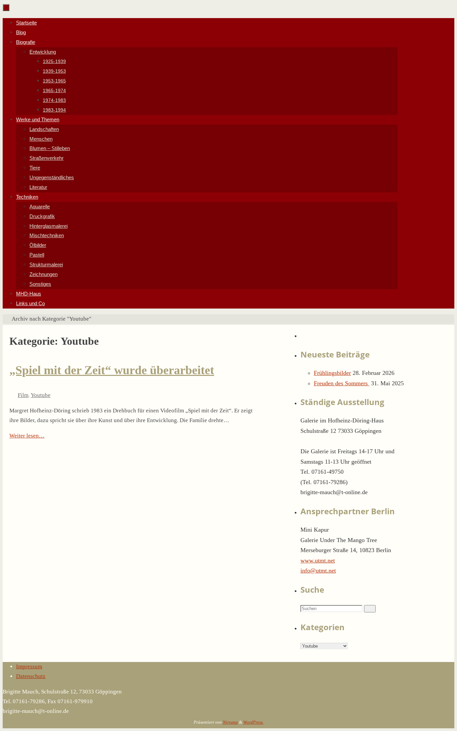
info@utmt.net (318, 570)
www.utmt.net (317, 560)
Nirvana (230, 722)
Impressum (29, 666)
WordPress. (253, 722)
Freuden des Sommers (341, 383)
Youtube (41, 395)
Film (23, 395)
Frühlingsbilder (332, 373)
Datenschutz (30, 676)
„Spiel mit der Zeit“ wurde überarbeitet (111, 370)
